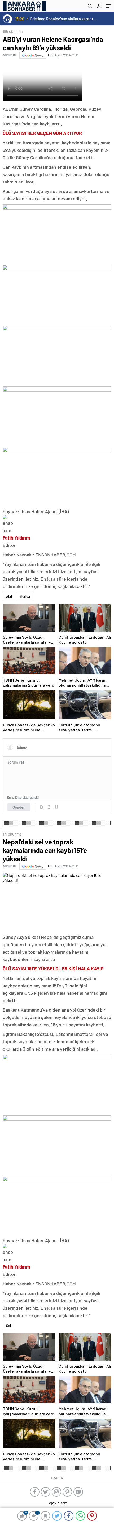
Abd (9, 596)
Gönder (18, 807)
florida (25, 596)
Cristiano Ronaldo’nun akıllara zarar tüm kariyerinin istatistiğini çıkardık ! (64, 18)
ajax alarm (58, 1502)
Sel (8, 1325)
